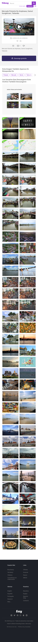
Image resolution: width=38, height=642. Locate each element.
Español (9, 593)
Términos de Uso (12, 626)
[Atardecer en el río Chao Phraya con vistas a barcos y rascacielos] (27, 476)
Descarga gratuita (20, 58)
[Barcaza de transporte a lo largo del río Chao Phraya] (10, 510)
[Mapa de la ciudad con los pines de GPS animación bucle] (10, 145)
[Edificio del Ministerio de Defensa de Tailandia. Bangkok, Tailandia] (10, 339)
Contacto (26, 600)
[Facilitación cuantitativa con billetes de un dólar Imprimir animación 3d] (10, 134)
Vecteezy (10, 572)
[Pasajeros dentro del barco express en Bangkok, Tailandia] (27, 498)
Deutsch (10, 599)
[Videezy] (5, 3)
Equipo (25, 593)
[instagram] (20, 615)
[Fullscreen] (33, 34)
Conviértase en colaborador (12, 578)
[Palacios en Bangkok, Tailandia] (27, 350)
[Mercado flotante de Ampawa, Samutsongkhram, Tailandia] (10, 248)
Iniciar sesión (22, 6)
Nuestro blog (25, 597)
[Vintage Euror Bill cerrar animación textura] (27, 134)
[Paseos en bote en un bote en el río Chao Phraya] (10, 362)
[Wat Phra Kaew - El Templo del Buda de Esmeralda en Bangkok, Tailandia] (10, 430)
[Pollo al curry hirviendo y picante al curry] (27, 328)
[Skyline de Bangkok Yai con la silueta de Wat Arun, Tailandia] (10, 350)
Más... (9, 601)
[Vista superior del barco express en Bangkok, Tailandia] (10, 487)
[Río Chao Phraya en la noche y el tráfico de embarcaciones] (27, 521)
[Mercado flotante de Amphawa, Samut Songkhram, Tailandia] (27, 157)
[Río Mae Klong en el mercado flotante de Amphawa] (27, 225)
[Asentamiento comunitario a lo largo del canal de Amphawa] (27, 191)
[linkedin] (26, 615)
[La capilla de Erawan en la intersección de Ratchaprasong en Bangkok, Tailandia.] (10, 328)
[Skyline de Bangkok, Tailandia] (10, 453)
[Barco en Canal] (10, 225)
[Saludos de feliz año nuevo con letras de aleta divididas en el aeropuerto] (27, 122)
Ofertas (25, 569)
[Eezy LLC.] (19, 611)
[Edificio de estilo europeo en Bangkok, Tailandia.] (10, 464)
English (9, 591)
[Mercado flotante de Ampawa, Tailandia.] (27, 236)
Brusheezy (10, 569)
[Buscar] (34, 3)
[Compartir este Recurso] (21, 41)
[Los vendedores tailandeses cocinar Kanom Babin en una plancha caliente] (10, 385)
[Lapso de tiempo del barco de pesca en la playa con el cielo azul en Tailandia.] (10, 419)
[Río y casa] (10, 157)
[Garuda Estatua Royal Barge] (27, 510)
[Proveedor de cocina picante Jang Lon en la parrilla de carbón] (27, 544)
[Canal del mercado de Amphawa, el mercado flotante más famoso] (27, 168)
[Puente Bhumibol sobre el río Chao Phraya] (10, 122)
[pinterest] (17, 615)
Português (10, 596)
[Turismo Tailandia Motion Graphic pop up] (27, 362)
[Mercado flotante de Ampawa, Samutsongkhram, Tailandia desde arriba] (27, 248)
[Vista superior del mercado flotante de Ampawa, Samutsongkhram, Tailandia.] (10, 236)
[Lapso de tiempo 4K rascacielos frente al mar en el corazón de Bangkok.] (10, 396)
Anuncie (25, 572)
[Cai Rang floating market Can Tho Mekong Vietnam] (13, 97)
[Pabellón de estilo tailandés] (27, 464)
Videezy (9, 575)
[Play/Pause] (5, 34)
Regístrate (30, 6)
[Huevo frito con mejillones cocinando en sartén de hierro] (10, 544)
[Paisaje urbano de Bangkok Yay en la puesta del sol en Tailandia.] (27, 339)
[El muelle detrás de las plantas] (27, 271)
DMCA (25, 577)
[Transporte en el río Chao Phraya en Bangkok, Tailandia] (10, 259)
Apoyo (25, 575)
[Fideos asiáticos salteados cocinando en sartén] (27, 385)
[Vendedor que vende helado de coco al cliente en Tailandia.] (27, 316)
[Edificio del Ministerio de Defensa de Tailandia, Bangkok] (10, 316)
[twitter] (14, 615)
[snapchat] (23, 615)
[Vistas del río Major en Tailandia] (10, 533)
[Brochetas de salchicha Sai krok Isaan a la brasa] (27, 533)
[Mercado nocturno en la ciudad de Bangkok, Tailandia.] (10, 407)
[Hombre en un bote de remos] (27, 373)
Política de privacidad (24, 626)
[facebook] (11, 615)
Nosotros (26, 591)
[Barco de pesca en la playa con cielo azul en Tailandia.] (27, 407)
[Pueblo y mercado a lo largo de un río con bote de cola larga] (10, 168)
